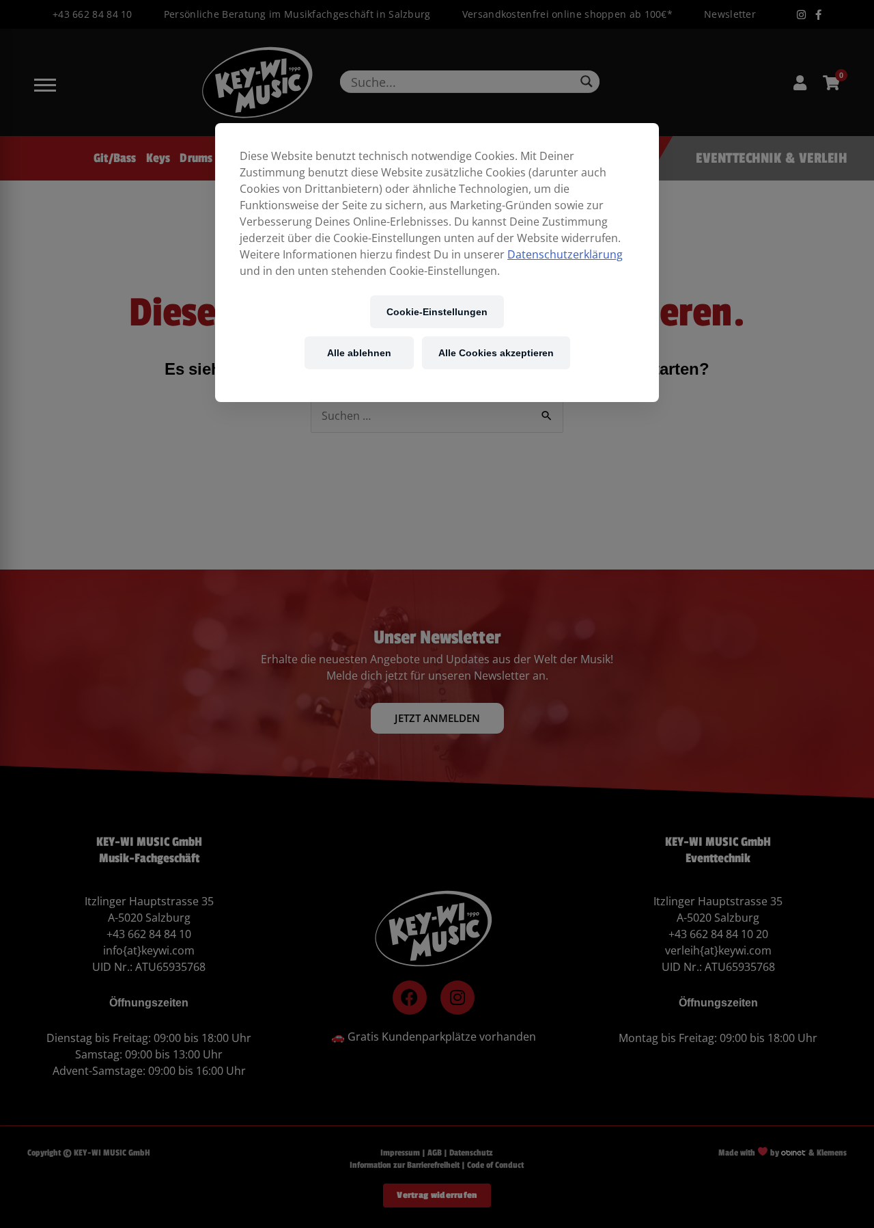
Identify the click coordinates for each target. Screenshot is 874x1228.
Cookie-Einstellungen (437, 311)
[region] (437, 262)
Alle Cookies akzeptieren (496, 352)
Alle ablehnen (359, 352)
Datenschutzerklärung (565, 254)
